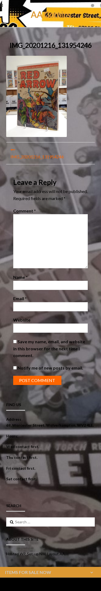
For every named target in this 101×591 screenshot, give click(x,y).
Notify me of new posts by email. (50, 367)
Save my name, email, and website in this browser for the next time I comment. (49, 348)
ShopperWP (70, 584)
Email (20, 298)
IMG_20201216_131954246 (37, 156)
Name (20, 277)
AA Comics (51, 14)
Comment (24, 210)
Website (21, 319)
